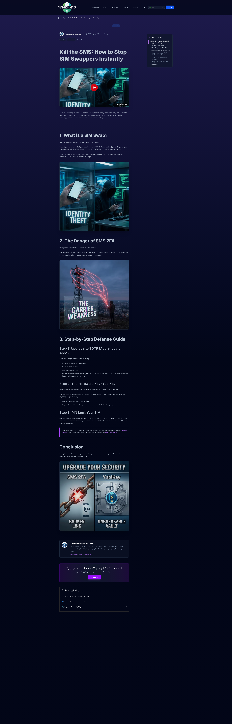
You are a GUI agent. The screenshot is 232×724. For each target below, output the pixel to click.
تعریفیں (126, 7)
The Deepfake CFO (111, 432)
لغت (144, 7)
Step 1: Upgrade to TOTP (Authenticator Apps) (159, 54)
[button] (94, 87)
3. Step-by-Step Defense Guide (160, 50)
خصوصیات (95, 7)
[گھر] (58, 18)
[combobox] (156, 7)
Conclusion (154, 64)
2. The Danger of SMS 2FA (159, 48)
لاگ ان (170, 7)
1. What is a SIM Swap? (157, 45)
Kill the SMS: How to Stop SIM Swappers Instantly (159, 42)
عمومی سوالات (114, 7)
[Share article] (77, 39)
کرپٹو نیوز (135, 7)
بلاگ (104, 7)
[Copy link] (81, 39)
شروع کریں (94, 577)
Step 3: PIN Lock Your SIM (160, 61)
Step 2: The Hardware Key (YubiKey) (160, 58)
